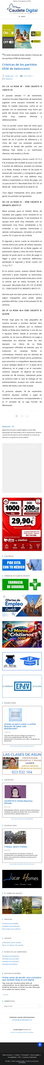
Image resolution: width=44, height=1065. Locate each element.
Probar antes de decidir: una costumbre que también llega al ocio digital (21, 978)
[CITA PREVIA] (22, 565)
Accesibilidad (12, 1057)
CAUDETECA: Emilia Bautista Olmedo (18, 802)
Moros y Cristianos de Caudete (12, 945)
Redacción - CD (11, 76)
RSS (19, 1057)
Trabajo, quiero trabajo (15, 846)
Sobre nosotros (7, 1055)
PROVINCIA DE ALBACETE (10, 956)
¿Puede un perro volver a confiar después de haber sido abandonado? (20, 726)
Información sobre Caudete (11, 943)
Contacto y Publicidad (29, 1057)
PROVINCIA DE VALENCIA (10, 961)
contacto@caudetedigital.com (22, 1020)
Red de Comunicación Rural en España (22, 1032)
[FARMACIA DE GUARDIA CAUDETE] (22, 584)
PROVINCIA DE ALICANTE (10, 959)
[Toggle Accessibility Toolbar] (39, 1044)
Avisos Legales (35, 1055)
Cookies (17, 1055)
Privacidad (25, 1055)
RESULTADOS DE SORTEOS (11, 929)
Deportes (9, 79)
